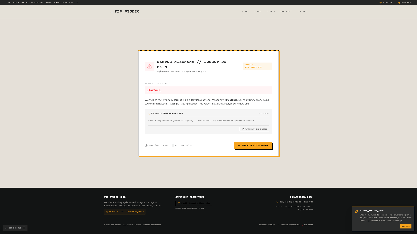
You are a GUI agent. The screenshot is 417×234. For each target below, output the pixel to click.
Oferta (271, 12)
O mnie (258, 12)
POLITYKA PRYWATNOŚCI (269, 225)
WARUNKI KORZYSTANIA (290, 225)
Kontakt (302, 12)
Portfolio (286, 12)
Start (245, 12)
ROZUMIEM (406, 226)
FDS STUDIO (127, 11)
